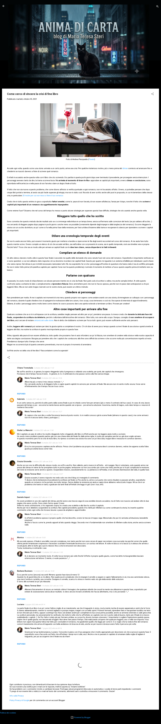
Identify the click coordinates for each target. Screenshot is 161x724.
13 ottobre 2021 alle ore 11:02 (52, 552)
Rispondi (21, 394)
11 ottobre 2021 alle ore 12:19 (41, 497)
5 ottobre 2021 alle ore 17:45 (43, 430)
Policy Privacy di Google (19, 700)
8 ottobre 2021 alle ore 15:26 (52, 378)
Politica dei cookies (8, 713)
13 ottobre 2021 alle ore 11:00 (52, 514)
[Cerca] (157, 7)
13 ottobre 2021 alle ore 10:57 (52, 474)
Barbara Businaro (24, 571)
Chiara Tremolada (25, 368)
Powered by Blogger (82, 717)
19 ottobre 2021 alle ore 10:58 (52, 586)
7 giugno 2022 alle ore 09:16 (52, 628)
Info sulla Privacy (17, 696)
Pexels (91, 159)
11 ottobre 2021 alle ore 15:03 (35, 538)
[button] (152, 94)
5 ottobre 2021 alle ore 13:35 (36, 399)
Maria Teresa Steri (33, 378)
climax (125, 168)
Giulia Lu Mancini (24, 430)
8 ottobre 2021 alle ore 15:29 (52, 443)
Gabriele (21, 399)
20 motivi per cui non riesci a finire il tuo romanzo (43, 195)
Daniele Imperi (23, 497)
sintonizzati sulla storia (43, 320)
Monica (20, 537)
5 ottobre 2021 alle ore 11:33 (44, 368)
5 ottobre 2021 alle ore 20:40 (42, 461)
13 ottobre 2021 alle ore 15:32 (43, 571)
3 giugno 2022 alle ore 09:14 (35, 604)
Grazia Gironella (24, 461)
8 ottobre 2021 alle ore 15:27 (52, 412)
